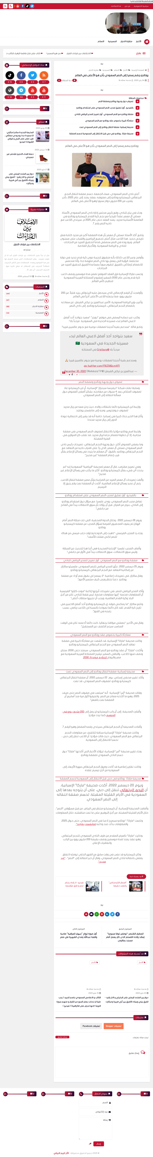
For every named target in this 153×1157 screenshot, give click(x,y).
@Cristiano (103, 349)
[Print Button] (86, 914)
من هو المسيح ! (72, 53)
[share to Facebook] (77, 375)
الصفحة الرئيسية (137, 70)
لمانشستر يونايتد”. (86, 824)
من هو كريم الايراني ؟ (91, 997)
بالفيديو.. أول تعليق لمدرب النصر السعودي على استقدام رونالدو (104, 108)
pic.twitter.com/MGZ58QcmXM (102, 365)
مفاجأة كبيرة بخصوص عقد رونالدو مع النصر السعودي (109, 121)
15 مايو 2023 (93, 993)
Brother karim (140, 989)
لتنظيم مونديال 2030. (95, 657)
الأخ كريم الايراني (61, 1153)
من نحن (127, 6)
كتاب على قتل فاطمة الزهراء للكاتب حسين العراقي (36, 53)
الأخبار (138, 41)
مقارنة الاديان (126, 41)
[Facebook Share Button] (117, 914)
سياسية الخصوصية (141, 6)
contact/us (116, 6)
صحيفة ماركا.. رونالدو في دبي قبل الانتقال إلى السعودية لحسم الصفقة (101, 133)
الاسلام (101, 41)
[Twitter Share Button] (112, 914)
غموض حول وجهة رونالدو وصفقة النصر (115, 101)
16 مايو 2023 (141, 993)
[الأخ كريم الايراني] (127, 23)
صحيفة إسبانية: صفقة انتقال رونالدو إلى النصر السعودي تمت (106, 127)
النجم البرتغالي (132, 790)
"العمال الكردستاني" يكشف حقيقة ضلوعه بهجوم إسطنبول (118, 884)
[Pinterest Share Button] (107, 914)
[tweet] (69, 375)
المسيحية (112, 41)
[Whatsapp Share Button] (96, 914)
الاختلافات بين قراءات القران (98, 53)
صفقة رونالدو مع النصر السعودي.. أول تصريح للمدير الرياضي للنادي (104, 114)
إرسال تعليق (62, 1037)
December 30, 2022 (75, 371)
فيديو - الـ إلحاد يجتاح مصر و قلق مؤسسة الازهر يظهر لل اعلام (74, 884)
